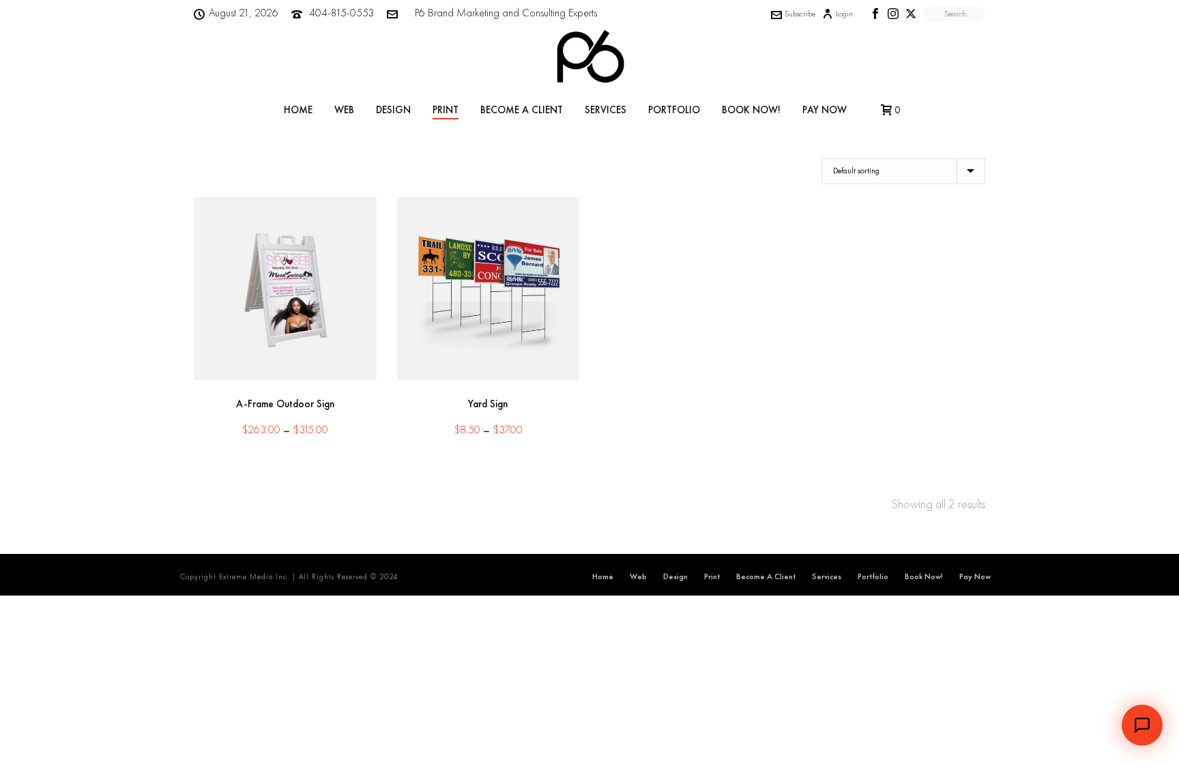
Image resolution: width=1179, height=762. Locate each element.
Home (298, 110)
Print (445, 110)
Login (844, 13)
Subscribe (800, 13)
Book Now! (751, 110)
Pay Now (824, 110)
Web (344, 110)
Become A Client (521, 110)
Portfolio (674, 110)
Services (605, 110)
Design (393, 110)
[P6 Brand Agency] (589, 58)
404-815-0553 (341, 12)
